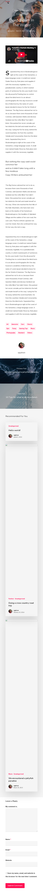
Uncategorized (21, 14)
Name (8, 839)
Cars (22, 324)
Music (33, 328)
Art (7, 324)
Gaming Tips (23, 328)
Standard (21, 333)
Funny (14, 328)
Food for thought (21, 10)
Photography (10, 333)
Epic (7, 328)
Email (8, 850)
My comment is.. (12, 807)
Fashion (11, 599)
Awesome (15, 324)
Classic (29, 324)
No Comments (30, 31)
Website (9, 860)
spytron (12, 31)
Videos (29, 333)
